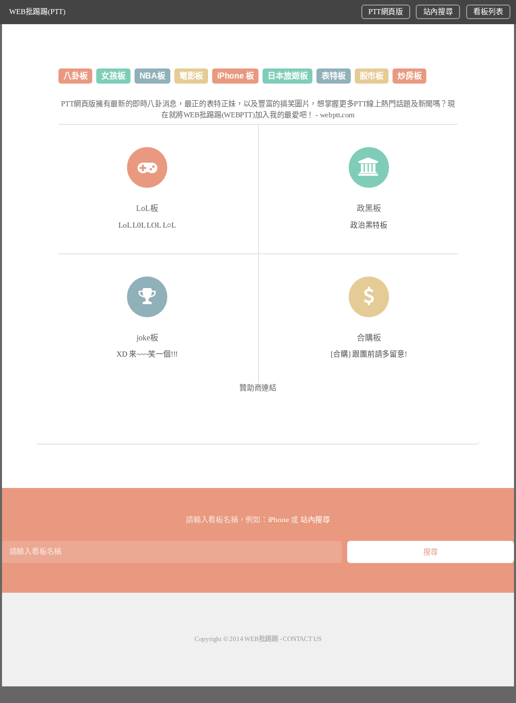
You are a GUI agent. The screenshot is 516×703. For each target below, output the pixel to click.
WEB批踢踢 (261, 639)
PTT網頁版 (385, 12)
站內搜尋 (438, 12)
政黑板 (369, 208)
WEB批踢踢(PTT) (37, 12)
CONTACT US (302, 639)
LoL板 (147, 208)
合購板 (369, 337)
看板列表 (488, 12)
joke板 (147, 337)
